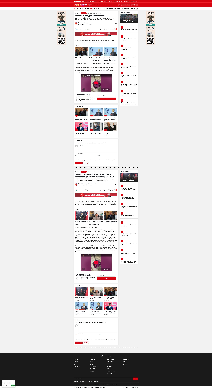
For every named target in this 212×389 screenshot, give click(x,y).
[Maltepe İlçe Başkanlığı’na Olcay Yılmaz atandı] (129, 46)
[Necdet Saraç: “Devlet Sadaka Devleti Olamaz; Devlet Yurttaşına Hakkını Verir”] (96, 54)
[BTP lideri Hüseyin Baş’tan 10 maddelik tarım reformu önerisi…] (81, 218)
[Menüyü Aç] (89, 5)
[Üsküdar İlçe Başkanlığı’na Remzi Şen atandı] (129, 73)
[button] (134, 5)
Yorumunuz (80, 145)
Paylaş (137, 387)
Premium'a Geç (126, 4)
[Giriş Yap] (137, 5)
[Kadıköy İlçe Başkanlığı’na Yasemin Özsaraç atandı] (129, 64)
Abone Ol (106, 98)
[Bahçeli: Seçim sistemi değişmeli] (110, 128)
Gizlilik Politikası (5, 385)
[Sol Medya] (81, 4)
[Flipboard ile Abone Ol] (88, 29)
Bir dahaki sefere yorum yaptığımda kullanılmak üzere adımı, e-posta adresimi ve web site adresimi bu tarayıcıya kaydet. (95, 160)
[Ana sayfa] (74, 8)
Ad (76, 155)
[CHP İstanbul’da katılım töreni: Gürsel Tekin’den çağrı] (81, 54)
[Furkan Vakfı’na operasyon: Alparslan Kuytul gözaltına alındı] (96, 128)
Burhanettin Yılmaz (82, 22)
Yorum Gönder (79, 163)
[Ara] (132, 5)
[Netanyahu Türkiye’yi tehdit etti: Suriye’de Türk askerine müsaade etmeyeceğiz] (129, 101)
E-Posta (98, 155)
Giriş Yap (86, 163)
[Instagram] (109, 355)
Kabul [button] (13, 385)
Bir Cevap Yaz (79, 140)
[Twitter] (106, 355)
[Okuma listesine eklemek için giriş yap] (116, 29)
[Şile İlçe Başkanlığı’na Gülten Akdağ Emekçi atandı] (129, 37)
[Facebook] (102, 355)
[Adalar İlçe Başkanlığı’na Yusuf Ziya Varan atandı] (129, 55)
